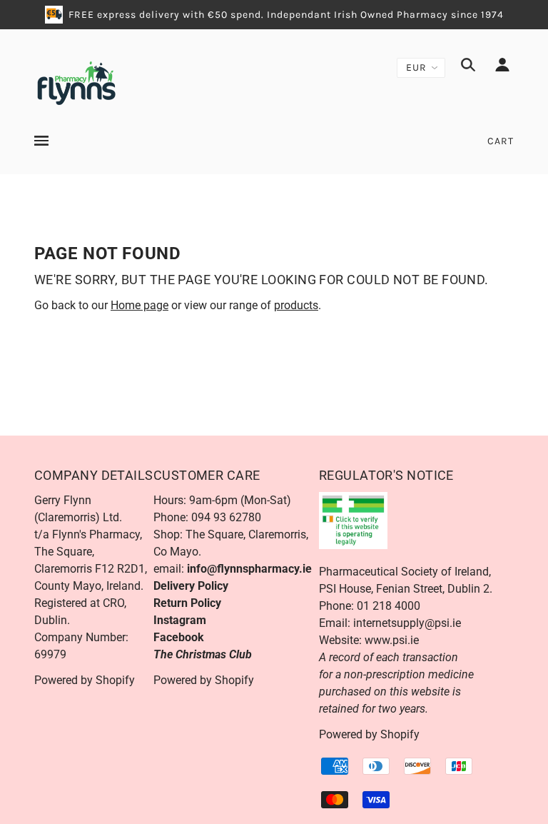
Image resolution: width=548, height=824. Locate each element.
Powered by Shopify (84, 680)
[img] (468, 67)
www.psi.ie (392, 640)
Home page (139, 305)
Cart (500, 141)
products (296, 305)
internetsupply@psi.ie (407, 623)
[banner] (76, 82)
